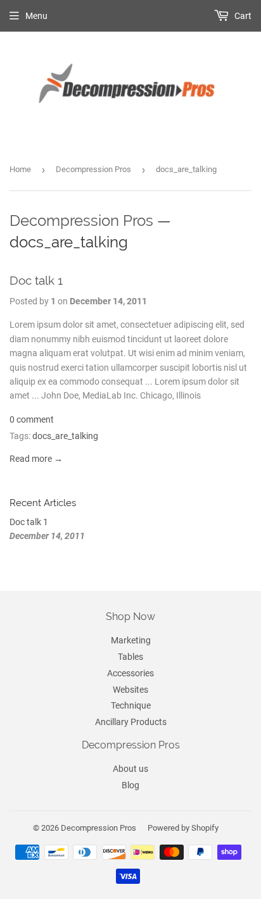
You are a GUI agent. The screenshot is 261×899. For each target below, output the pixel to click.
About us (130, 769)
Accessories (130, 673)
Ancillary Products (131, 722)
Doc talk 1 (36, 280)
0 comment (32, 419)
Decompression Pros (93, 169)
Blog (130, 785)
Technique (131, 705)
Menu (36, 16)
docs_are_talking (65, 436)
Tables (130, 657)
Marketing (131, 640)
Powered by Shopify (183, 828)
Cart (241, 16)
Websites (130, 690)
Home (20, 169)
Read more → (36, 459)
